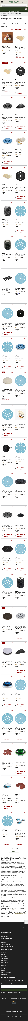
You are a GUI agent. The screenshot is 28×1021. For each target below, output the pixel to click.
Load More (14, 851)
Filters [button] (3, 23)
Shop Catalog (4, 960)
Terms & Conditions (17, 1008)
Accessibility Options (10, 1011)
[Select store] (23, 1)
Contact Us (3, 942)
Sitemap (20, 1011)
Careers (3, 970)
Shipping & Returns (5, 944)
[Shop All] (2, 2)
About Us (3, 968)
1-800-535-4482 (4, 936)
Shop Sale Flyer (4, 958)
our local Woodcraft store (20, 913)
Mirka (2, 911)
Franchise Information (6, 972)
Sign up (14, 989)
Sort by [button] (16, 23)
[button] (20, 23)
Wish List (3, 954)
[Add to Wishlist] (11, 30)
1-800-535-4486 (4, 939)
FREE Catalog (4, 956)
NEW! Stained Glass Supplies (14, 11)
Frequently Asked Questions (7, 946)
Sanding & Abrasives (9, 13)
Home (2, 13)
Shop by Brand (4, 962)
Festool (13, 909)
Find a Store (4, 974)
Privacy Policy (18, 992)
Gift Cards (3, 952)
